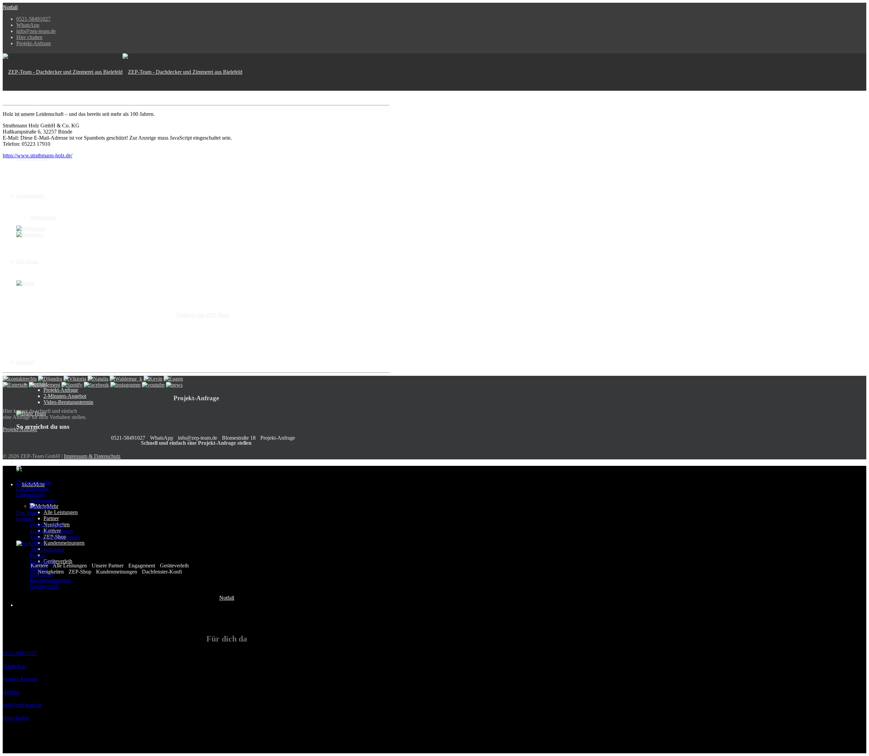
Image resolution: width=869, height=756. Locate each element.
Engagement (141, 565)
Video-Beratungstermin (68, 402)
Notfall (10, 7)
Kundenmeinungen (64, 543)
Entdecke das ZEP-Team (203, 315)
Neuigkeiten (43, 562)
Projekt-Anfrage (33, 43)
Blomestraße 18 (238, 438)
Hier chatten (29, 37)
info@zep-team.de (36, 31)
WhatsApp (27, 25)
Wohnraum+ (43, 217)
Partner (51, 518)
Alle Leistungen (60, 512)
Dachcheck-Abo (34, 482)
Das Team (27, 261)
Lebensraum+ (31, 195)
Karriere (39, 568)
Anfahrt (11, 692)
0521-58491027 (33, 19)
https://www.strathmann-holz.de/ (37, 155)
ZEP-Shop (79, 572)
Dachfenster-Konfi (161, 572)
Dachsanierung (32, 488)
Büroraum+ (42, 507)
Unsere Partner (107, 565)
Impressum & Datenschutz (92, 456)
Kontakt (25, 362)
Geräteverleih (57, 561)
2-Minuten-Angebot (64, 396)
